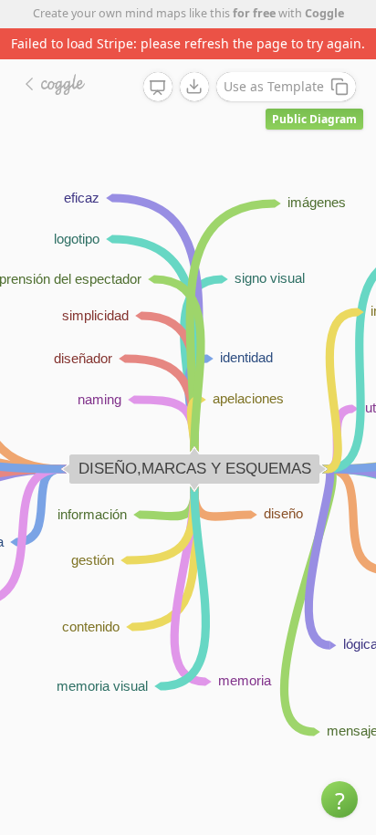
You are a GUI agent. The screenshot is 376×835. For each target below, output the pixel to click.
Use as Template (274, 86)
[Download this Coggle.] (194, 86)
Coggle (324, 13)
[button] (339, 799)
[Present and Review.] (157, 87)
